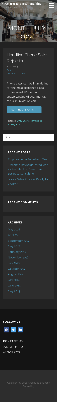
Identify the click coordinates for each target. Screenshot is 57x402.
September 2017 (18, 240)
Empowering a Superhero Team (28, 159)
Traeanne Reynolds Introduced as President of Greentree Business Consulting (28, 169)
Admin (10, 70)
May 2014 (14, 291)
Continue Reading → (24, 110)
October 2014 (17, 268)
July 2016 (14, 263)
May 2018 (14, 229)
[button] (52, 5)
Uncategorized (14, 124)
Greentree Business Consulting (21, 3)
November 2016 (18, 257)
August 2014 (16, 274)
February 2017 (17, 251)
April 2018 (14, 235)
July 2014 (14, 279)
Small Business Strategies (29, 121)
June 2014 (14, 285)
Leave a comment (16, 73)
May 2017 (14, 246)
